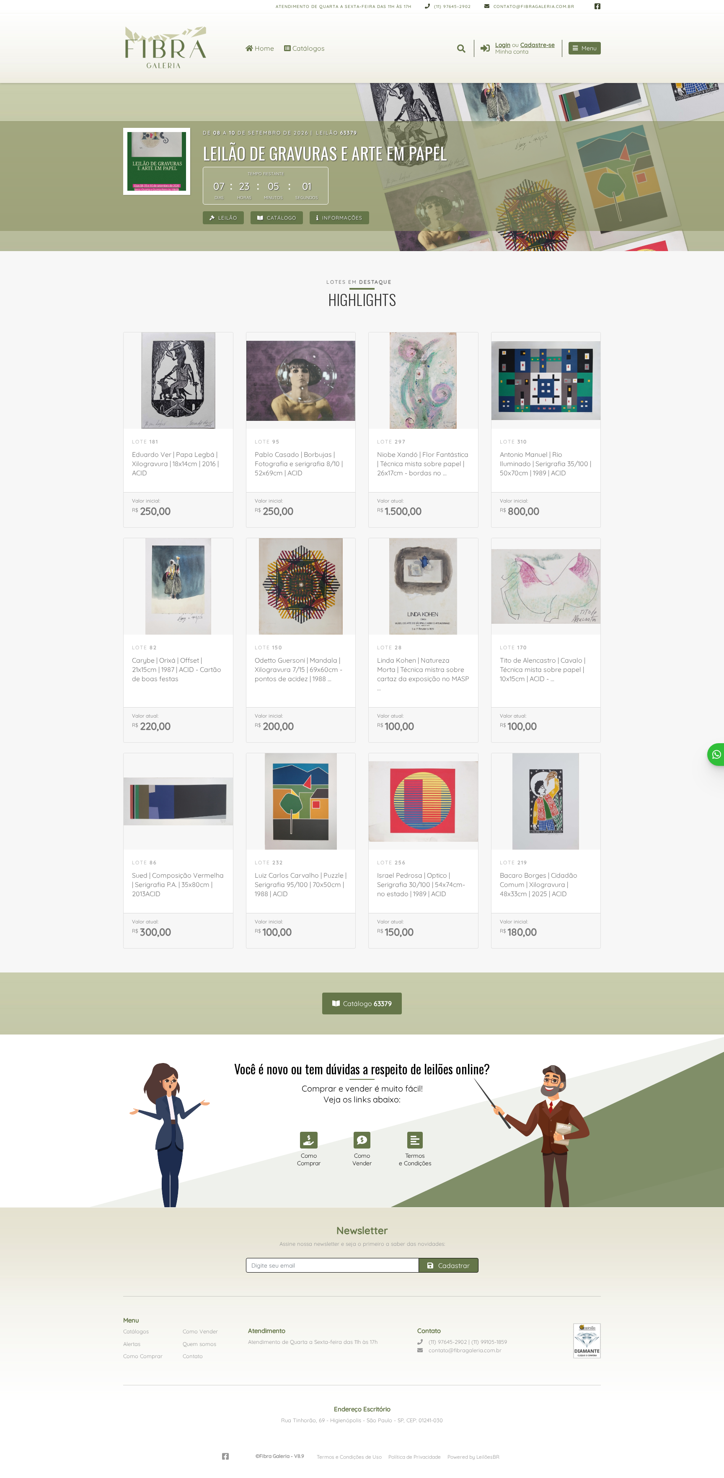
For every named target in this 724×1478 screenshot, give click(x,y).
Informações (341, 218)
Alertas (131, 1344)
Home (263, 48)
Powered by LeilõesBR (473, 1457)
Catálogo (280, 218)
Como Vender (200, 1331)
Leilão (227, 218)
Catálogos (308, 48)
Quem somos (199, 1344)
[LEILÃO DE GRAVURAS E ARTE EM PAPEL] (156, 161)
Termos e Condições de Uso (349, 1457)
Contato (193, 1356)
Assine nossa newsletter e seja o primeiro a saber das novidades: (362, 1243)
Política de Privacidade (414, 1457)
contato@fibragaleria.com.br (533, 6)
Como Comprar (143, 1356)
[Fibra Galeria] (174, 48)
